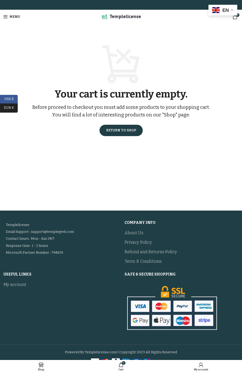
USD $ (11, 99)
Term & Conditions (143, 261)
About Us (134, 232)
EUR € (11, 108)
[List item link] (60, 232)
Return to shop (121, 130)
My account (15, 284)
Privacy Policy (138, 242)
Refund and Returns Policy (151, 251)
